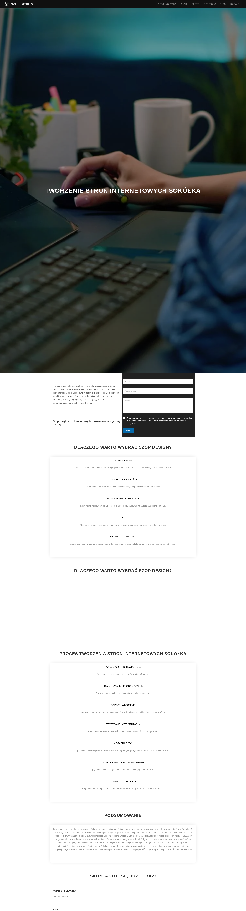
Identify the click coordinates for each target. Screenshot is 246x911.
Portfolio (210, 4)
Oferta (196, 4)
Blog (223, 4)
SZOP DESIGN (22, 4)
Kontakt (234, 4)
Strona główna (167, 4)
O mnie (184, 4)
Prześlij (128, 431)
